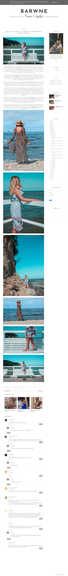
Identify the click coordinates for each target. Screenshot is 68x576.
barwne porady (13, 386)
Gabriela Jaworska (13, 487)
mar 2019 (52, 167)
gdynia (24, 386)
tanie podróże (16, 388)
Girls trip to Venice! (58, 100)
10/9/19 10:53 (11, 472)
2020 (51, 129)
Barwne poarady (59, 80)
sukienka (12, 388)
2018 (51, 171)
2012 (51, 179)
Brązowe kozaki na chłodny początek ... (10, 411)
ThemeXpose (63, 574)
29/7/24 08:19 (11, 543)
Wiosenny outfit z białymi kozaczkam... (35, 411)
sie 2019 (52, 160)
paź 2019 (52, 134)
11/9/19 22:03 (11, 498)
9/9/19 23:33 (11, 455)
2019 (51, 130)
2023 (51, 125)
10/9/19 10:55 (13, 446)
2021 (51, 128)
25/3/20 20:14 (13, 533)
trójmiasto (24, 388)
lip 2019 (52, 161)
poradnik (7, 388)
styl (10, 388)
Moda (31, 386)
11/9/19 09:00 (11, 489)
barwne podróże (23, 29)
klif (29, 386)
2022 (51, 126)
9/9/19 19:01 (11, 437)
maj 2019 (52, 164)
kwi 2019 (52, 165)
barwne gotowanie (53, 82)
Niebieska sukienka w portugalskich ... (21, 411)
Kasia (23, 35)
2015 (51, 175)
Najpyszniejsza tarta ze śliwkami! (56, 143)
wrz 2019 (52, 136)
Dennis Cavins (12, 542)
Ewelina (10, 523)
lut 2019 (52, 168)
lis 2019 (52, 133)
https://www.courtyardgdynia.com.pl (20, 517)
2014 (51, 176)
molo (33, 386)
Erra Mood (11, 454)
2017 (51, 172)
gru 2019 (52, 132)
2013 (51, 178)
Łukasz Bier (11, 419)
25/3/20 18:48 (11, 524)
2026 (51, 121)
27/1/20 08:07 (11, 511)
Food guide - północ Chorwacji (58, 96)
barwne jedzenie (59, 82)
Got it (58, 2)
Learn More (53, 2)
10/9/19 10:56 (13, 428)
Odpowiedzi (10, 459)
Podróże (4, 388)
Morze (35, 386)
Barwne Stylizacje (20, 386)
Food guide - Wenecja (58, 106)
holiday (27, 386)
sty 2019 (52, 169)
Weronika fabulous (13, 436)
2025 (51, 122)
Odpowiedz (40, 424)
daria (10, 471)
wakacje (27, 388)
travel (20, 388)
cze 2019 (52, 163)
